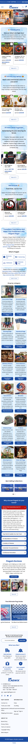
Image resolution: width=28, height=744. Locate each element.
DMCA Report (4, 732)
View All (13, 68)
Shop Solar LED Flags (20, 475)
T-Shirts (20, 428)
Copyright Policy (5, 729)
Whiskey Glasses (7, 363)
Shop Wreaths (20, 410)
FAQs (15, 703)
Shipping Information (7, 713)
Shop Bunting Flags (7, 346)
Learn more (14, 576)
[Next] (25, 488)
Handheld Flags (20, 331)
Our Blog (16, 705)
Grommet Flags (20, 299)
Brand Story (4, 721)
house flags (10, 273)
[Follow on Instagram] (5, 696)
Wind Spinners (7, 460)
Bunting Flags (7, 331)
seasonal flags (10, 244)
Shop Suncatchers (7, 410)
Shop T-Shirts (20, 443)
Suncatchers (7, 396)
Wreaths (20, 396)
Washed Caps (7, 428)
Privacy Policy (4, 724)
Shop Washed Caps (7, 443)
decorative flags (6, 271)
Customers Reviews (19, 708)
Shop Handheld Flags (20, 346)
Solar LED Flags (20, 460)
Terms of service (5, 727)
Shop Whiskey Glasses (7, 379)
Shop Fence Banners (21, 379)
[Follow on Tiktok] (10, 696)
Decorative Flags (7, 299)
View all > (14, 594)
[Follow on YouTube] (7, 696)
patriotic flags (7, 246)
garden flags (17, 273)
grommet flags (10, 275)
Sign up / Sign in (18, 711)
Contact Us (4, 703)
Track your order (5, 705)
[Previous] (2, 488)
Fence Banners (20, 363)
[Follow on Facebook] (2, 696)
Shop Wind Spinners (7, 475)
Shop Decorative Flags (7, 314)
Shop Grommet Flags (20, 314)
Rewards (16, 714)
